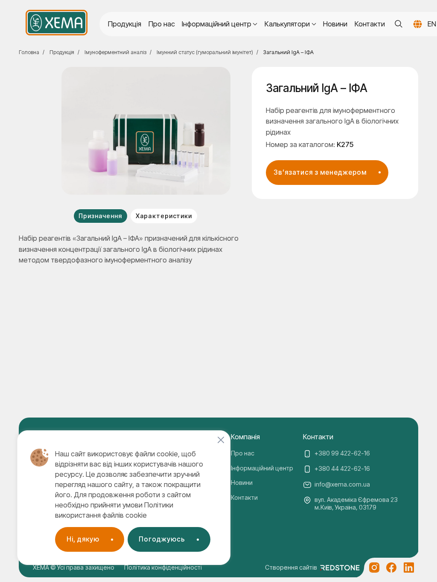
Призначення (100, 216)
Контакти (370, 24)
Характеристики (164, 216)
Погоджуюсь (162, 539)
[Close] (221, 440)
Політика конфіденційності (163, 567)
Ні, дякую (83, 539)
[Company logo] (56, 22)
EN (432, 24)
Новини (335, 24)
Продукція (124, 24)
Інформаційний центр (262, 468)
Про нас (162, 24)
